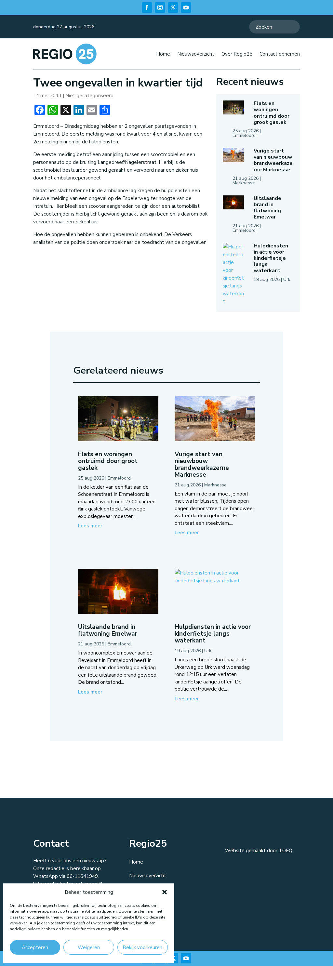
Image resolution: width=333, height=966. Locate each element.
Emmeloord (244, 135)
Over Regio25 (236, 54)
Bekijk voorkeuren (142, 947)
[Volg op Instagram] (160, 7)
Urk (286, 279)
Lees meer (90, 526)
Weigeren (89, 947)
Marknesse (244, 183)
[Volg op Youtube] (186, 7)
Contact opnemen (280, 54)
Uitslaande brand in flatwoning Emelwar (267, 208)
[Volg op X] (173, 7)
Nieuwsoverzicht (195, 54)
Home (163, 54)
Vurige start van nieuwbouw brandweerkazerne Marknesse (273, 160)
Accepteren (35, 947)
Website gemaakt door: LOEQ (258, 850)
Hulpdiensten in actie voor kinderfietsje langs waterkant (271, 258)
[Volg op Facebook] (147, 7)
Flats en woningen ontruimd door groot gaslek (271, 113)
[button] (164, 892)
